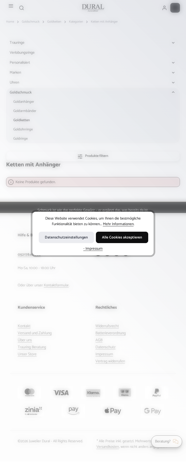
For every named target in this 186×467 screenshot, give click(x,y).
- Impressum (93, 249)
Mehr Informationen (118, 224)
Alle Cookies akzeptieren (122, 237)
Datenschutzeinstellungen (66, 237)
